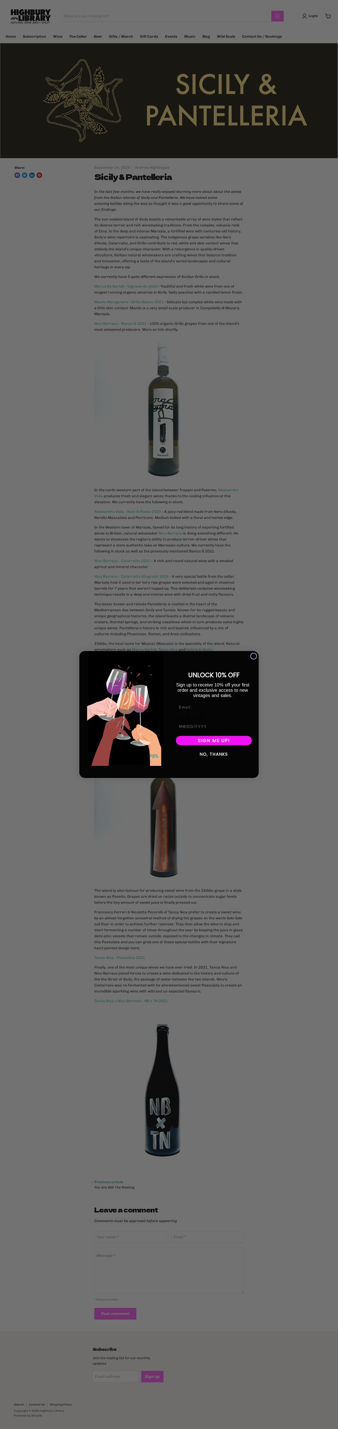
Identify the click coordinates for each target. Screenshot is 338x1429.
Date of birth (188, 718)
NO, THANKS (214, 754)
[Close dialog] (253, 656)
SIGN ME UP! (214, 740)
